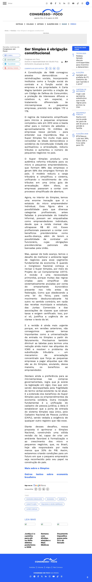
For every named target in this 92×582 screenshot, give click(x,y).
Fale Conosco (58, 567)
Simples (62, 499)
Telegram (11, 64)
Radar (64, 24)
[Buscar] (87, 3)
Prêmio (73, 24)
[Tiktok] (78, 3)
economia (50, 499)
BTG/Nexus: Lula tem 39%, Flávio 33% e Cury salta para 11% (82, 140)
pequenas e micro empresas (52, 504)
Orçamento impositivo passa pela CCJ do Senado (62, 538)
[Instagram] (68, 3)
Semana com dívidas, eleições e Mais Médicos (45, 539)
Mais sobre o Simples (37, 468)
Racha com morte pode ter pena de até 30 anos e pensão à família (82, 122)
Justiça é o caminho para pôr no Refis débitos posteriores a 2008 (30, 540)
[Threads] (82, 3)
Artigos (40, 24)
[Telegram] (51, 3)
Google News (12, 68)
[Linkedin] (64, 3)
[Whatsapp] (47, 3)
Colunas (30, 24)
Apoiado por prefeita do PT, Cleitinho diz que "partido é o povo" (82, 79)
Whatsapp (11, 59)
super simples (31, 509)
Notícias (19, 24)
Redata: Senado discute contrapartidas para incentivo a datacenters (82, 61)
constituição (31, 504)
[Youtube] (73, 3)
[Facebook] (55, 3)
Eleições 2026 (52, 24)
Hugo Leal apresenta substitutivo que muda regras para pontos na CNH (81, 100)
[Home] (46, 12)
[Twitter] (60, 3)
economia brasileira (34, 499)
